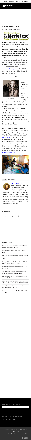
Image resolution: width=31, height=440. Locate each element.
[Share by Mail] (25, 216)
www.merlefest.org (8, 69)
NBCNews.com (7, 137)
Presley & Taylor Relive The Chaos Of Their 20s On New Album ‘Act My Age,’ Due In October (15, 281)
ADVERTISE (11, 1)
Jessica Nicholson (17, 29)
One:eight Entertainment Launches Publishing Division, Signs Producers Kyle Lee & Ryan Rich (15, 256)
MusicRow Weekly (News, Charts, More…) (11, 250)
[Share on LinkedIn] (19, 216)
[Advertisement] (14, 306)
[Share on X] (12, 216)
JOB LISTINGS (25, 1)
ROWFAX (18, 1)
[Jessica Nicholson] (6, 189)
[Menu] (26, 6)
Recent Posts (11, 179)
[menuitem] (6, 1)
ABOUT (5, 1)
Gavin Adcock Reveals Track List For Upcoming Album (14, 276)
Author (4, 179)
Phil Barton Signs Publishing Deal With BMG (12, 290)
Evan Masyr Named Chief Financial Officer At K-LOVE (14, 266)
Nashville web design (15, 433)
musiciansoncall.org (8, 153)
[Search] (22, 6)
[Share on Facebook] (5, 216)
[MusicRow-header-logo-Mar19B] (12, 6)
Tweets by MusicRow (8, 419)
